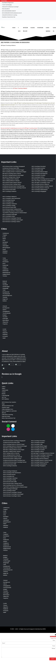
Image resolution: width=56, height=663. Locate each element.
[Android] (8, 426)
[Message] (28, 652)
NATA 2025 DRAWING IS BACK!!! (9, 11)
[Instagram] (8, 429)
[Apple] (13, 426)
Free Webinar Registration (8, 2)
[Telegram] (13, 429)
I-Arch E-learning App (7, 4)
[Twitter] (17, 426)
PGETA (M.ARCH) (6, 8)
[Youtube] (3, 429)
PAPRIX (44, 629)
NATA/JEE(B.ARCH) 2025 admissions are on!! (12, 13)
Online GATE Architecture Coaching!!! (10, 6)
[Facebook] (22, 426)
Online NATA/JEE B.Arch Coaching (9, 15)
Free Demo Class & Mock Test (8, 17)
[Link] (3, 426)
